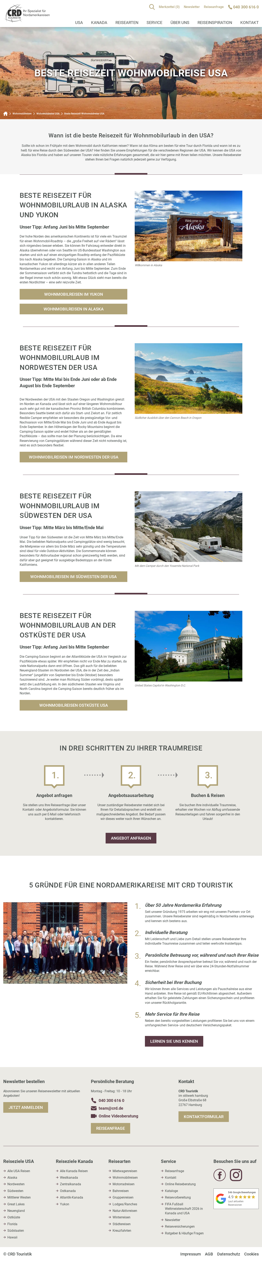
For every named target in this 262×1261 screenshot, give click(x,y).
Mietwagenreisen (125, 1171)
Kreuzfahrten (122, 1231)
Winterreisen (121, 1217)
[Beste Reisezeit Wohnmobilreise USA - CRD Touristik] (26, 21)
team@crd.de (111, 1108)
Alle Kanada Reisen (74, 1171)
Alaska (12, 1177)
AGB (209, 1254)
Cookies (251, 1254)
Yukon (64, 1204)
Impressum (190, 1254)
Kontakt (170, 1177)
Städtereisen (122, 1224)
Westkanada (69, 1177)
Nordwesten (16, 1184)
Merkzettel (169, 7)
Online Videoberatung (118, 1116)
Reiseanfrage (214, 7)
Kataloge (171, 1191)
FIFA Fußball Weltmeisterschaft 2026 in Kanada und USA (184, 1208)
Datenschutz (228, 1254)
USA (79, 22)
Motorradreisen (123, 1184)
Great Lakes (16, 1204)
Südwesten (15, 1191)
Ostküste (13, 1217)
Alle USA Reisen (18, 1171)
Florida (12, 1224)
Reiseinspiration (215, 22)
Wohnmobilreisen (22, 113)
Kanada (99, 22)
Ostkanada (68, 1191)
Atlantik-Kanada (71, 1197)
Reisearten (126, 22)
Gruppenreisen (123, 1197)
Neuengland (16, 1211)
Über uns (180, 22)
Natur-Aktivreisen (125, 1211)
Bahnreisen (121, 1191)
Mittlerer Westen (19, 1197)
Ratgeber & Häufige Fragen (184, 1233)
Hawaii (12, 1237)
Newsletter (192, 7)
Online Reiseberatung (180, 1184)
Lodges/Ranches (125, 1204)
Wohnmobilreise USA (48, 113)
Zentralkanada (70, 1184)
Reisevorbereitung (178, 1197)
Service (154, 22)
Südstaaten (15, 1231)
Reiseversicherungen (180, 1226)
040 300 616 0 (111, 1100)
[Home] (5, 114)
